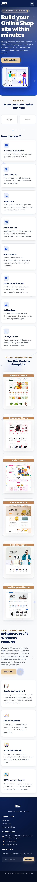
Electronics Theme (18, 417)
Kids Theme (18, 460)
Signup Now (8, 672)
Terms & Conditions (8, 827)
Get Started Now (11, 60)
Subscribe (29, 859)
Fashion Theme (18, 544)
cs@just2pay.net (11, 844)
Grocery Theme (18, 375)
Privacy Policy (6, 824)
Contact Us (5, 820)
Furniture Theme (18, 502)
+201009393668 (11, 841)
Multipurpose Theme (18, 587)
